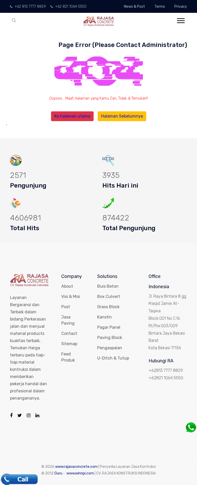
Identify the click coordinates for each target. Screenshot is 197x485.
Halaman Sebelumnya (122, 116)
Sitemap (69, 343)
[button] (180, 19)
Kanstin (104, 317)
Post (65, 306)
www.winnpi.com (80, 473)
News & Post (134, 6)
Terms (159, 6)
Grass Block (108, 306)
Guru (58, 473)
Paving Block (109, 337)
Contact (69, 333)
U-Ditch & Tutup (113, 358)
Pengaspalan (109, 347)
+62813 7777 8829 (166, 370)
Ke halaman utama (72, 116)
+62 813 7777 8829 (30, 6)
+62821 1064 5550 (166, 377)
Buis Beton (108, 286)
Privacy (180, 6)
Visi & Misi (70, 296)
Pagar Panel (108, 327)
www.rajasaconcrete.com (76, 466)
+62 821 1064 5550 (70, 6)
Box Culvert (108, 296)
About (67, 286)
